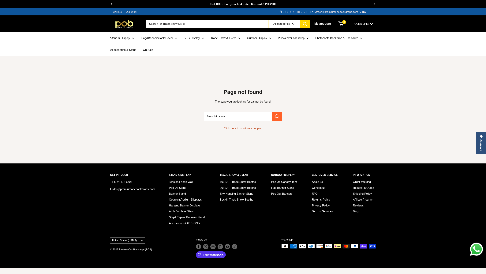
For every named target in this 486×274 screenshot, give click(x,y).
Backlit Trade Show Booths (236, 199)
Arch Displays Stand (181, 211)
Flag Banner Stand (282, 187)
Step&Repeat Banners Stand (187, 217)
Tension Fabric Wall (181, 181)
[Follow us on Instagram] (213, 246)
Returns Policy (321, 199)
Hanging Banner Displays (184, 205)
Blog (355, 211)
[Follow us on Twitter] (205, 246)
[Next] (375, 4)
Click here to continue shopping (243, 128)
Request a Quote (363, 187)
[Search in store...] (277, 116)
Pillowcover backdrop (291, 38)
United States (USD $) (124, 240)
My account (322, 23)
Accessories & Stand (123, 49)
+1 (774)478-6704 (296, 11)
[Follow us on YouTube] (227, 246)
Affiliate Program (363, 199)
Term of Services (322, 211)
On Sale (148, 49)
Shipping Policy (362, 193)
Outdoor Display (257, 38)
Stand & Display (120, 38)
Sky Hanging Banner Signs (236, 193)
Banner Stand (177, 193)
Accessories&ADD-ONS (184, 223)
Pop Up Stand (177, 187)
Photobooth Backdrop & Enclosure (336, 38)
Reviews (358, 205)
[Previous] (111, 4)
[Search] (305, 24)
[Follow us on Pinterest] (220, 246)
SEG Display (192, 38)
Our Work (131, 11)
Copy (363, 11)
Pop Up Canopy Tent (284, 181)
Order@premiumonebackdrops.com (336, 11)
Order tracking (362, 181)
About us (317, 181)
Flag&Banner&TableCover (157, 38)
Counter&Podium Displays (185, 199)
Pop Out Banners (282, 193)
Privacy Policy (321, 205)
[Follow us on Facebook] (198, 246)
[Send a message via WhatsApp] (476, 249)
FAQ (315, 193)
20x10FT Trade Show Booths (238, 187)
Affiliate (117, 11)
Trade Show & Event (223, 38)
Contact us (318, 187)
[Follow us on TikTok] (234, 246)
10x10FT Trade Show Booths (238, 181)
